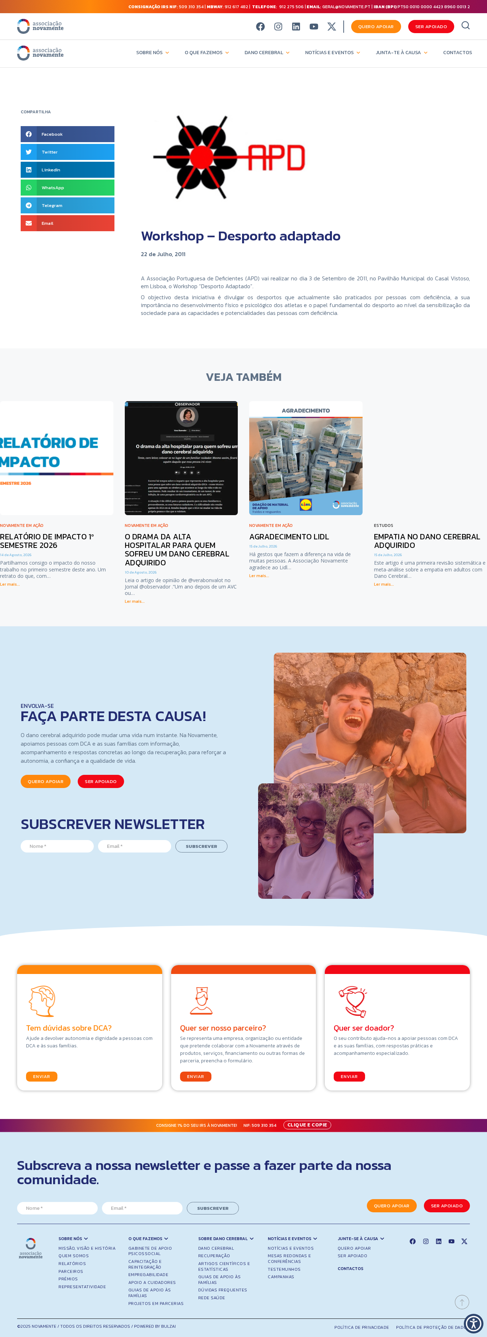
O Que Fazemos (203, 52)
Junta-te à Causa (398, 52)
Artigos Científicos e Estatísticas (224, 1266)
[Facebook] (260, 26)
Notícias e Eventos (329, 52)
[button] (67, 134)
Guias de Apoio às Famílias (149, 1293)
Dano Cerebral (264, 52)
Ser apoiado (353, 1256)
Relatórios (72, 1263)
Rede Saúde (211, 1298)
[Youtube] (314, 26)
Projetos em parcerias (156, 1303)
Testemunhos (284, 1269)
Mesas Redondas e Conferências (289, 1259)
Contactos (457, 52)
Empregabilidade (148, 1274)
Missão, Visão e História (87, 1248)
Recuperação (214, 1256)
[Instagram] (278, 26)
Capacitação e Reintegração (145, 1264)
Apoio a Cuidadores (152, 1282)
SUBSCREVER (201, 846)
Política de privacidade (361, 1327)
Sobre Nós (149, 52)
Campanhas (281, 1277)
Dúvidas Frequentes (222, 1290)
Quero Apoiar (354, 1248)
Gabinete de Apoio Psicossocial (150, 1251)
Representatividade (82, 1287)
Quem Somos (73, 1256)
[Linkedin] (296, 26)
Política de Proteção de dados (433, 1327)
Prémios (68, 1279)
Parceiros (70, 1271)
